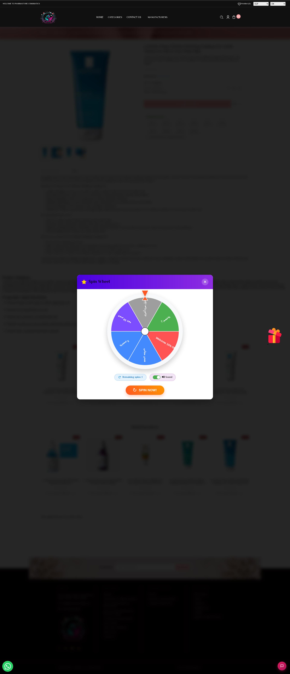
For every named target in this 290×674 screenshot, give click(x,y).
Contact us (134, 17)
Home (99, 17)
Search (221, 17)
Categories (115, 17)
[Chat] (282, 666)
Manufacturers (157, 17)
